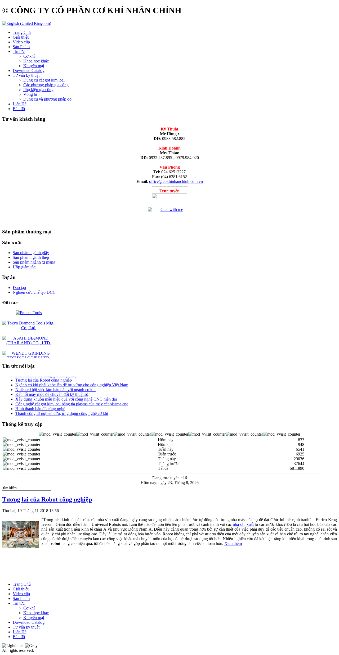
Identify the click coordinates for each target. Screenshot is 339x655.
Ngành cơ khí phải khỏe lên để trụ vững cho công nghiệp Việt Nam (71, 381)
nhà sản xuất (244, 524)
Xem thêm (233, 543)
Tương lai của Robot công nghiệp (43, 376)
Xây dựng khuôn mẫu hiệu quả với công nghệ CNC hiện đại (66, 396)
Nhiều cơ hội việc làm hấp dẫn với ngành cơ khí (55, 386)
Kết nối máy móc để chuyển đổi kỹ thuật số (51, 391)
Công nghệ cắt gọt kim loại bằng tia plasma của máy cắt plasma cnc (71, 400)
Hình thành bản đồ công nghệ (40, 405)
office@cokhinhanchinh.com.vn (176, 181)
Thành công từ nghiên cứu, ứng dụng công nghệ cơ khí (61, 410)
